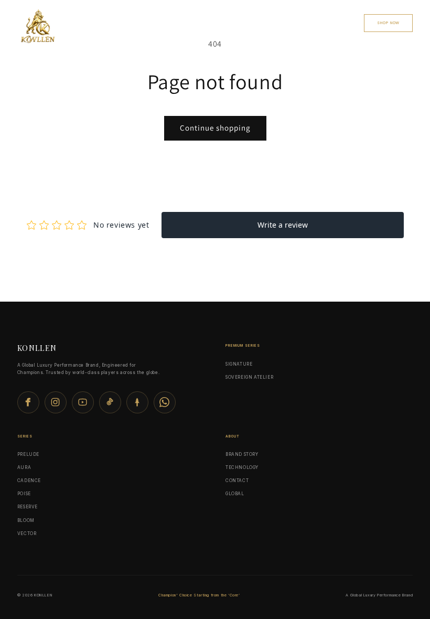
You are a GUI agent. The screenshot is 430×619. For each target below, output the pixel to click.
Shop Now (388, 22)
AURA (24, 467)
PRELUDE (28, 454)
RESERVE (27, 506)
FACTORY (274, 22)
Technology (200, 22)
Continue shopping (215, 128)
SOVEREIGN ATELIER (249, 377)
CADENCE (29, 480)
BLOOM (26, 520)
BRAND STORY (242, 454)
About (343, 22)
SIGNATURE (238, 364)
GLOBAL (234, 493)
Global (240, 22)
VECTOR (27, 533)
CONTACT (310, 22)
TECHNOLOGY (242, 467)
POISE (24, 493)
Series (161, 22)
